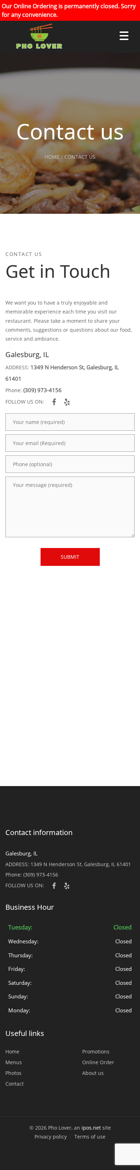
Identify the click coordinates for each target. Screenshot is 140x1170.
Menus (13, 1062)
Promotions (95, 1051)
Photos (13, 1073)
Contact (14, 1083)
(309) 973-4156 (42, 390)
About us (93, 1073)
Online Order (98, 1062)
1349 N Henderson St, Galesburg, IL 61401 (81, 864)
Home (12, 1051)
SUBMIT (70, 556)
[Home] (36, 37)
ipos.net (91, 1127)
